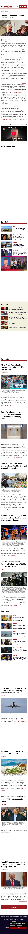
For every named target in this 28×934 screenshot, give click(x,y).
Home (2, 11)
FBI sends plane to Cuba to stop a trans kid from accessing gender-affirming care (13, 690)
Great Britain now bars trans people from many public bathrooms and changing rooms (12, 415)
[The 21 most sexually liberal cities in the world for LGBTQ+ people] (4, 313)
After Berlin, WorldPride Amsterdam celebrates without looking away (13, 367)
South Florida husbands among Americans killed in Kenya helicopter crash (19, 230)
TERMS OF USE (21, 919)
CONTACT (3, 916)
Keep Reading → (8, 405)
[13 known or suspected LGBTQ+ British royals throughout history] (4, 327)
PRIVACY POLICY (6, 919)
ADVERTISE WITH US (23, 916)
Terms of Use (19, 925)
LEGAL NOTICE (14, 921)
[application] (14, 263)
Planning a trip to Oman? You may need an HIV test (12, 752)
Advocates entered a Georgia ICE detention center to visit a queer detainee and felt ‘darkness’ (20, 246)
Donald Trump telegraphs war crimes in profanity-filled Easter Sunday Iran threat (14, 864)
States (14, 631)
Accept (18, 927)
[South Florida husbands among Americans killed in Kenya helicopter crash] (6, 228)
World (6, 11)
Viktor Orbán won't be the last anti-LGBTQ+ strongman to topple (13, 799)
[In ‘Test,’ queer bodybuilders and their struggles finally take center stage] (6, 236)
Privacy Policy (12, 925)
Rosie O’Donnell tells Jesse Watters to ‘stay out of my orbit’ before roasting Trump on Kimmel (19, 659)
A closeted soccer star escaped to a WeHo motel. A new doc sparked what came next (20, 651)
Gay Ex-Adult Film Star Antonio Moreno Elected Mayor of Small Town (18, 318)
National (15, 242)
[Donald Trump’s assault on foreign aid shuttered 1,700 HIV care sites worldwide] (14, 579)
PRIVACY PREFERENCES (14, 919)
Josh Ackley (4, 804)
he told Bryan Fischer (15, 92)
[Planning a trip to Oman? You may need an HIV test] (14, 766)
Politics (15, 615)
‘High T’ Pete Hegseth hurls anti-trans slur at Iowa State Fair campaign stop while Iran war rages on (20, 643)
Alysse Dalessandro (5, 372)
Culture (15, 655)
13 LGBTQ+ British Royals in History (17, 327)
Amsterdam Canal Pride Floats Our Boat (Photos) (17, 322)
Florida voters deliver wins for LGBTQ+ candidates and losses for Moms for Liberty (20, 253)
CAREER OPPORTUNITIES (14, 916)
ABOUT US (7, 916)
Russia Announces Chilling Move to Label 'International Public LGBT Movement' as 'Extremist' (17, 309)
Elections (15, 250)
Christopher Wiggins (5, 523)
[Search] (17, 6)
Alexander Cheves (5, 471)
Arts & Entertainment (18, 234)
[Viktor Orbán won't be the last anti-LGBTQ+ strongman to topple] (14, 814)
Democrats (3, 117)
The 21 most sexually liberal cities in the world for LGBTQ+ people (17, 313)
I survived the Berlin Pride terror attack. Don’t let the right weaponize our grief (14, 465)
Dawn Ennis (4, 421)
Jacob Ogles (4, 569)
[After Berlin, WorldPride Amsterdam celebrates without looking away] (14, 382)
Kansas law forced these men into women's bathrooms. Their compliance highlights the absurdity (19, 620)
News (14, 226)
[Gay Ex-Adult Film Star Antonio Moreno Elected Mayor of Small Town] (4, 318)
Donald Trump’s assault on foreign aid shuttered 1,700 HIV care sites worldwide (13, 564)
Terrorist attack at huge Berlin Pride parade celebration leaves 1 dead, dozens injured (14, 517)
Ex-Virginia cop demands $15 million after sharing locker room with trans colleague (20, 635)
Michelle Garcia (7, 39)
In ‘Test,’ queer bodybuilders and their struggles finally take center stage (20, 238)
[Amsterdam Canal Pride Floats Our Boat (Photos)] (4, 322)
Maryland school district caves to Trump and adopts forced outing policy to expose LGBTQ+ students (20, 627)
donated (24, 83)
